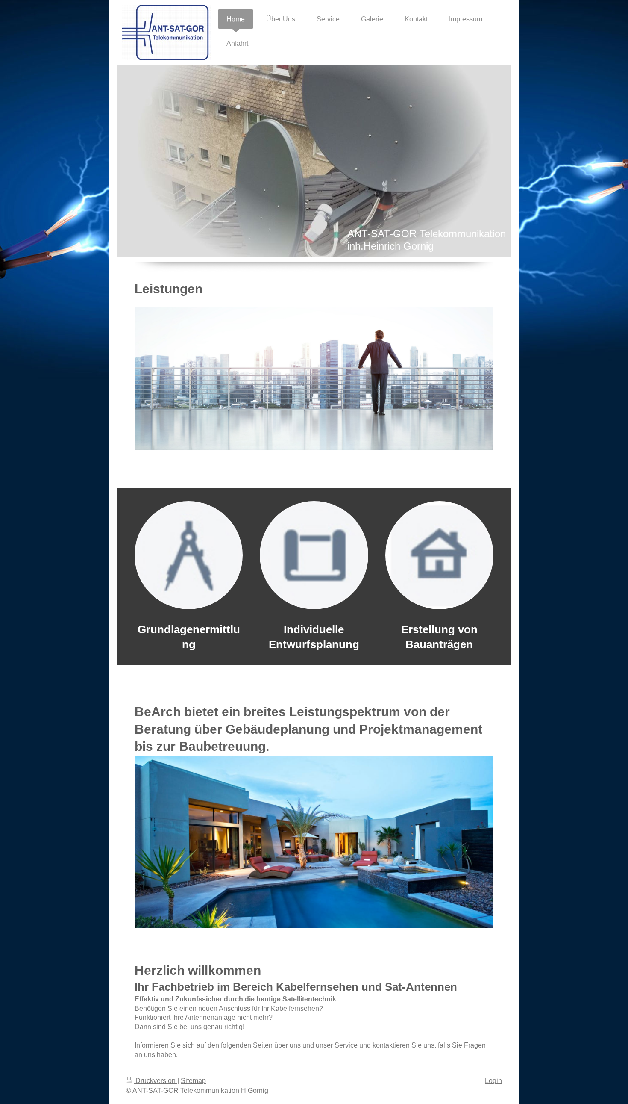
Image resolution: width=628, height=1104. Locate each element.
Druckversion (155, 1080)
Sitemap (193, 1080)
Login (493, 1080)
